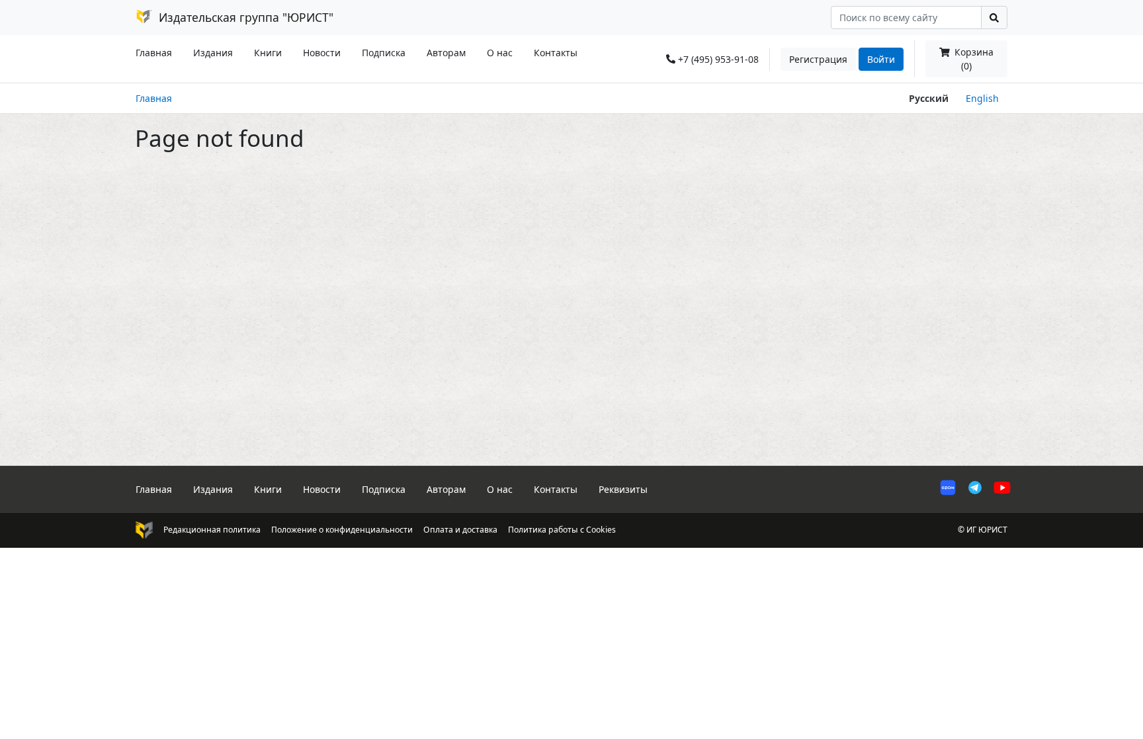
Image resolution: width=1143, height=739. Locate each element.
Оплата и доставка (460, 529)
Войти (881, 59)
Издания (213, 52)
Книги (268, 52)
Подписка (383, 52)
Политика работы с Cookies (562, 529)
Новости (322, 52)
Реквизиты (623, 489)
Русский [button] (929, 98)
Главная (154, 52)
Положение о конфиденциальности (342, 529)
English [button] (982, 98)
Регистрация (818, 59)
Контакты (555, 52)
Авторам (446, 52)
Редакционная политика (212, 529)
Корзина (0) (973, 59)
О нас (500, 52)
